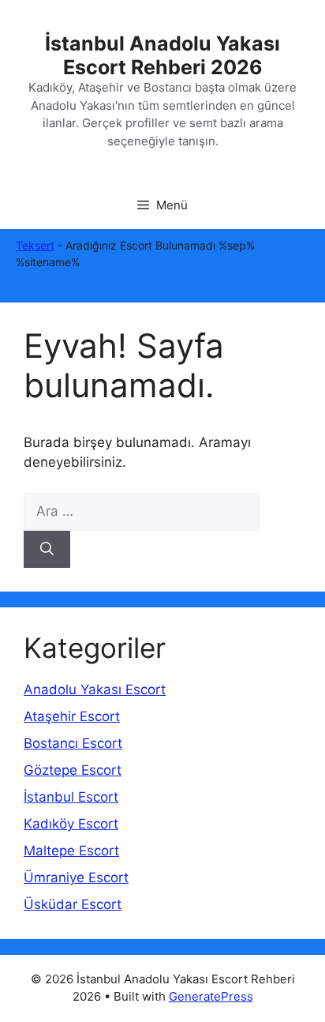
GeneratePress (211, 996)
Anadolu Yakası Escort (95, 689)
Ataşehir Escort (72, 716)
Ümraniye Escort (76, 877)
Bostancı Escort (73, 743)
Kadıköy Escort (71, 824)
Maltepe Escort (71, 851)
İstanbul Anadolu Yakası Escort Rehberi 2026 (162, 55)
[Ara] (47, 550)
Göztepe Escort (72, 770)
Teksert (35, 245)
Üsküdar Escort (72, 904)
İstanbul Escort (71, 797)
